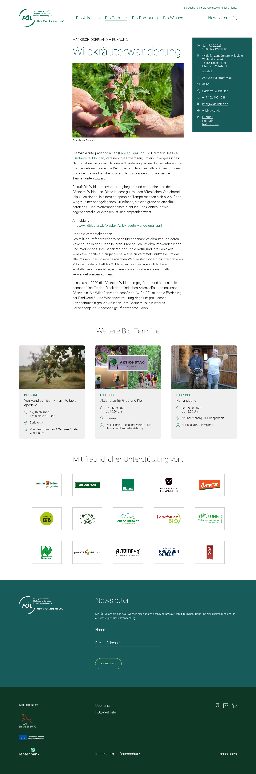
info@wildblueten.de (215, 104)
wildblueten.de (211, 110)
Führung (207, 117)
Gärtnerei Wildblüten (88, 158)
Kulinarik (207, 120)
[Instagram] (217, 705)
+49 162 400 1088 (214, 97)
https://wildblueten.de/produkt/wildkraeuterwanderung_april (117, 226)
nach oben (228, 754)
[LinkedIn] (234, 705)
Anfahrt (207, 71)
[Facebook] (225, 705)
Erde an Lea (128, 153)
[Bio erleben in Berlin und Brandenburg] (41, 18)
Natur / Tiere (210, 124)
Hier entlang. (229, 7)
